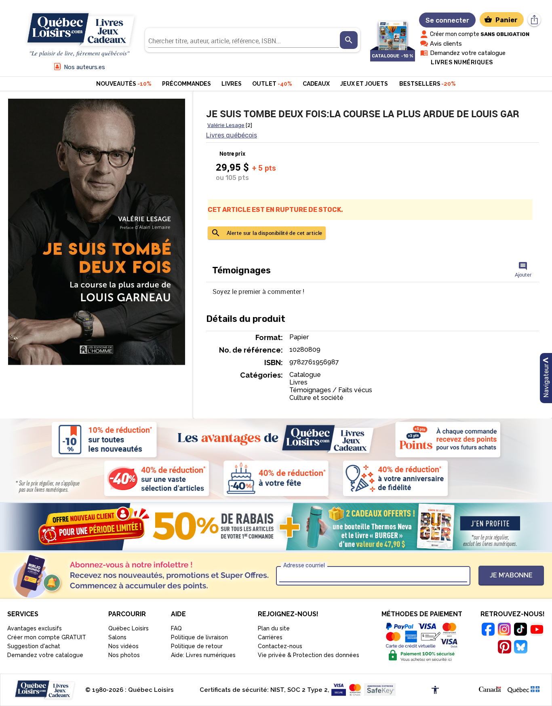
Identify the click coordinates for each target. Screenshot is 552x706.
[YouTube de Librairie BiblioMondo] (537, 630)
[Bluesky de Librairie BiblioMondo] (520, 648)
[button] (490, 688)
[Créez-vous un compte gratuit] (276, 526)
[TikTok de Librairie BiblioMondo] (520, 630)
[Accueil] (79, 30)
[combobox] (243, 40)
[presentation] (349, 40)
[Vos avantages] (276, 459)
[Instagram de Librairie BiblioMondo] (504, 630)
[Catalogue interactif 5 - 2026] (393, 31)
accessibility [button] (435, 690)
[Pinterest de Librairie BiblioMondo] (504, 648)
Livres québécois (231, 135)
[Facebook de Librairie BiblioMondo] (488, 630)
